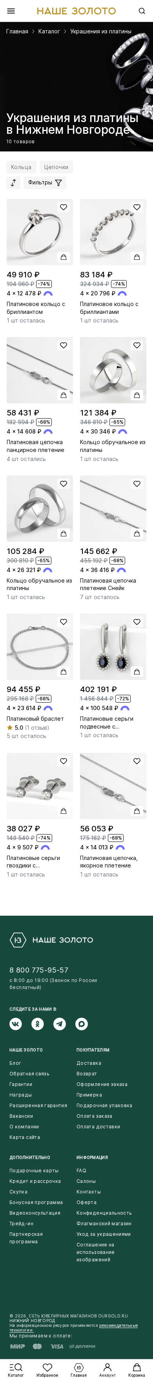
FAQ (81, 1170)
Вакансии (21, 1116)
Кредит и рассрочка (35, 1181)
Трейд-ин (21, 1223)
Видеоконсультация (34, 1213)
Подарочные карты (34, 1170)
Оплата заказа (94, 1116)
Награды (20, 1095)
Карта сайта (24, 1137)
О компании (24, 1127)
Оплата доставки (98, 1127)
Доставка (88, 1063)
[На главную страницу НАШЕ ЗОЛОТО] (51, 940)
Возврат (86, 1074)
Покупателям (92, 1050)
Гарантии (20, 1084)
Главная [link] (17, 31)
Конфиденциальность (104, 1213)
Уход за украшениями (103, 1234)
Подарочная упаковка (104, 1105)
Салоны (86, 1181)
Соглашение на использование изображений (95, 1252)
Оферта (86, 1202)
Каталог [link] (49, 31)
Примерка (89, 1095)
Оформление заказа (102, 1084)
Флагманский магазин (104, 1223)
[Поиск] (142, 11)
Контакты (88, 1192)
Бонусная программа (36, 1202)
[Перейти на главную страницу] (76, 11)
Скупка (18, 1192)
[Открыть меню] (11, 11)
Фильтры (41, 182)
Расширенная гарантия (38, 1105)
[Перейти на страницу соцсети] (20, 1024)
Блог (15, 1063)
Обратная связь (29, 1074)
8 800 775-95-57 (38, 970)
